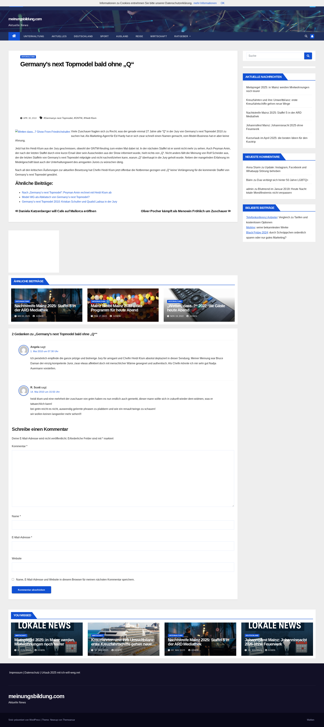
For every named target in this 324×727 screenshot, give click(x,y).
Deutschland (83, 36)
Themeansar (69, 720)
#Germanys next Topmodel (58, 118)
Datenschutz (31, 672)
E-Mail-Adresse (22, 537)
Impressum (15, 672)
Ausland (122, 36)
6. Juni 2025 (25, 650)
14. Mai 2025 (255, 650)
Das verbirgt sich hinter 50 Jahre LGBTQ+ (282, 180)
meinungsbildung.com (25, 19)
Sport (104, 36)
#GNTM (78, 118)
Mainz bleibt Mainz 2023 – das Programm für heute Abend (116, 307)
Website (17, 558)
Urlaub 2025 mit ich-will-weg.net (61, 672)
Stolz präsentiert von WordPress (24, 720)
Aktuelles (59, 36)
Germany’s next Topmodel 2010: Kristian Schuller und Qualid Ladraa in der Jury (69, 201)
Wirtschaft (158, 36)
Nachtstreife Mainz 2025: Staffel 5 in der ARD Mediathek (45, 307)
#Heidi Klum (90, 118)
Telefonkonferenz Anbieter (261, 217)
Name (16, 516)
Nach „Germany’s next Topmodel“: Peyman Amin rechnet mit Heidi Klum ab (67, 192)
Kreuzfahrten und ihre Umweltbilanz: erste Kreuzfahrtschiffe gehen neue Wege (123, 644)
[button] (306, 36)
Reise (139, 36)
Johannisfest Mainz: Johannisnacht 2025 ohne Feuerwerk (276, 642)
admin (40, 316)
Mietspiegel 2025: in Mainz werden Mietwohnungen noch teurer (44, 642)
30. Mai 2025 (101, 650)
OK (223, 3)
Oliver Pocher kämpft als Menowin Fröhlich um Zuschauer (184, 211)
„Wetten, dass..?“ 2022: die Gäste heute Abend (196, 307)
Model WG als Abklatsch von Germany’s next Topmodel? (56, 197)
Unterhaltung (34, 36)
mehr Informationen (205, 3)
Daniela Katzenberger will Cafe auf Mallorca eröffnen (57, 211)
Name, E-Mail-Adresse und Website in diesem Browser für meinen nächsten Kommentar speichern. (75, 579)
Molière (250, 227)
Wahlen (310, 720)
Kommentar (19, 446)
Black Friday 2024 (257, 232)
